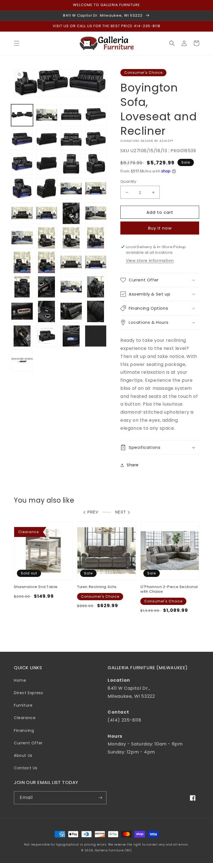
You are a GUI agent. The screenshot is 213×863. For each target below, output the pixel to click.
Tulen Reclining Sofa (96, 587)
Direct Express (28, 693)
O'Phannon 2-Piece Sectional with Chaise (169, 589)
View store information (150, 260)
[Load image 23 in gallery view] (71, 238)
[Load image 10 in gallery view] (47, 164)
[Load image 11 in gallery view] (71, 164)
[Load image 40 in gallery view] (96, 336)
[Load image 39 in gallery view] (71, 336)
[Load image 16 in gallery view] (96, 189)
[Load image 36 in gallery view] (96, 311)
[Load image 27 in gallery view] (71, 262)
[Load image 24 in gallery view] (96, 238)
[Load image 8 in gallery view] (96, 140)
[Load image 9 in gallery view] (22, 164)
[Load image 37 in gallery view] (22, 336)
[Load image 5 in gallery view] (22, 140)
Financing (24, 730)
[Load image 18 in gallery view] (47, 213)
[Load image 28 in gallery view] (96, 262)
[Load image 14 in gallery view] (47, 189)
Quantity (128, 181)
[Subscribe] (100, 797)
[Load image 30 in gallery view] (47, 287)
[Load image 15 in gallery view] (71, 189)
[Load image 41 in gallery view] (22, 360)
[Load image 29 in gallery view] (22, 287)
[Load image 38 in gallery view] (47, 336)
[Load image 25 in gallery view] (22, 262)
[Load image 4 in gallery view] (96, 115)
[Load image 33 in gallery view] (22, 311)
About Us (23, 755)
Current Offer (28, 743)
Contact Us (25, 768)
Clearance (25, 718)
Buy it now (160, 228)
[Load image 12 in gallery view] (96, 164)
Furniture (23, 705)
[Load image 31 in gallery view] (71, 287)
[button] (17, 43)
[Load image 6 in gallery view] (47, 140)
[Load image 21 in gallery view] (22, 238)
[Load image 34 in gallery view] (47, 311)
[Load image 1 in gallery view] (22, 115)
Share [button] (133, 465)
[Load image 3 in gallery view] (71, 115)
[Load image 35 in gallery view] (71, 311)
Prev (92, 512)
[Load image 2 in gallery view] (47, 115)
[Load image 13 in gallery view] (22, 189)
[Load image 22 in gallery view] (47, 238)
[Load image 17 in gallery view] (22, 213)
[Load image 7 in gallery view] (71, 140)
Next (120, 512)
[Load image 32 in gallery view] (96, 287)
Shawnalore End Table (36, 587)
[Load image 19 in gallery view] (71, 213)
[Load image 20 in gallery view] (96, 213)
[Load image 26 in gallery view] (47, 262)
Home (20, 680)
